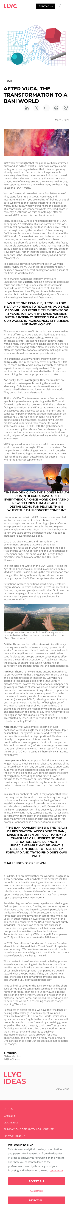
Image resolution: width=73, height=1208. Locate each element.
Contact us (46, 6)
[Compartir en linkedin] (26, 107)
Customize (36, 1190)
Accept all (36, 1181)
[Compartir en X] (36, 107)
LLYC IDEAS (11, 1122)
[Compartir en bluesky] (65, 107)
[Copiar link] (46, 107)
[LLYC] (10, 6)
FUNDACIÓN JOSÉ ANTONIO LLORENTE (29, 1129)
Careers (10, 1115)
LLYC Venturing (15, 1136)
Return (9, 80)
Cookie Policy (56, 1170)
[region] (36, 1173)
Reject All (36, 1200)
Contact (10, 1109)
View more (62, 1089)
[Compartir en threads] (56, 107)
